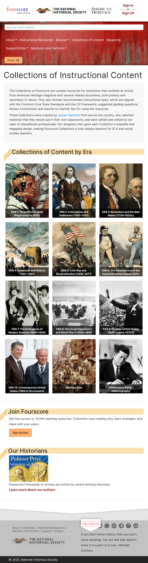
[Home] (18, 11)
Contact (58, 530)
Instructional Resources (36, 40)
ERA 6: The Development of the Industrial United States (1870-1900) (121, 274)
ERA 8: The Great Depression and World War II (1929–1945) (74, 330)
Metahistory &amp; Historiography (120, 389)
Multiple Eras (74, 387)
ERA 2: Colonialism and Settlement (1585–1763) (74, 213)
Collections (28, 527)
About (10, 40)
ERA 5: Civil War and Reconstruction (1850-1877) (74, 272)
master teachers (69, 115)
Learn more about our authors (32, 490)
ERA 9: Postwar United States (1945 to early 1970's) (121, 330)
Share (11, 60)
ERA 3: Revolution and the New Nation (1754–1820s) (121, 213)
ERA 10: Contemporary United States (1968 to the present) (27, 389)
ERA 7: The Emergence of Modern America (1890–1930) (27, 330)
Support (46, 530)
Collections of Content (88, 40)
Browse (61, 40)
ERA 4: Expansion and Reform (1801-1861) (27, 272)
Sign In (128, 5)
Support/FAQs (16, 48)
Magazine (113, 40)
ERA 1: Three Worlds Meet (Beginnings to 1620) (27, 213)
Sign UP (128, 13)
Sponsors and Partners (47, 48)
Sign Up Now (20, 432)
